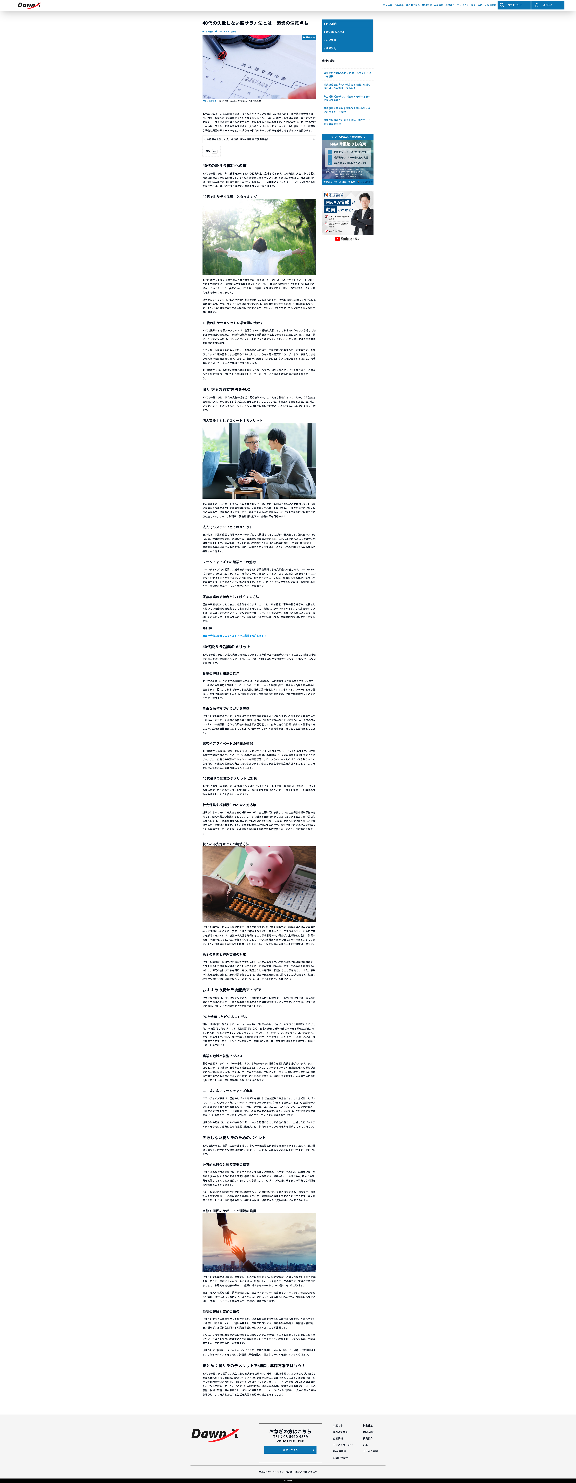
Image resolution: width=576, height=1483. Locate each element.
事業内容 (387, 5)
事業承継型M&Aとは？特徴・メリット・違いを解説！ (347, 74)
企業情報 (438, 5)
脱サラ (234, 31)
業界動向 (331, 48)
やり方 (227, 31)
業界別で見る (413, 5)
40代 (221, 31)
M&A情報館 (490, 5)
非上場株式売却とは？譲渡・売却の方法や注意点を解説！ (347, 98)
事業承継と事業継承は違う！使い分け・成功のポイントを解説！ (347, 110)
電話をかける (290, 1450)
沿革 (480, 5)
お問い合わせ (340, 1457)
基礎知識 (209, 31)
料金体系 (399, 5)
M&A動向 (331, 23)
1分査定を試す (514, 5)
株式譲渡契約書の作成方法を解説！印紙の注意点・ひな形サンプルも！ (347, 86)
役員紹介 (450, 5)
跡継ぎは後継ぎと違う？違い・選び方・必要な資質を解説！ (347, 121)
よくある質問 (370, 1451)
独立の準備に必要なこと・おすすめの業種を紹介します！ (234, 635)
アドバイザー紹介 (466, 5)
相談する (548, 5)
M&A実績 (427, 5)
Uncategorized (335, 32)
